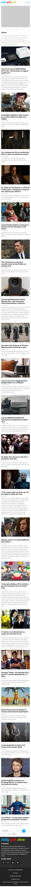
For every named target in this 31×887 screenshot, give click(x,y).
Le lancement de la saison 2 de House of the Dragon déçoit (13, 746)
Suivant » (14, 834)
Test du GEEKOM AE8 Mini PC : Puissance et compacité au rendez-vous (14, 420)
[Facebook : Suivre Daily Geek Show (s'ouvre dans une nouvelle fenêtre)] (3, 862)
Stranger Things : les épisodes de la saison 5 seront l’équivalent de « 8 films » (15, 674)
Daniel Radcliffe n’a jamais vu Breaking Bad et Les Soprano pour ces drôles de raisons (14, 782)
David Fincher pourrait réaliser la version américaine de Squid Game (14, 711)
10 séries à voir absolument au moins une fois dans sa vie (13, 633)
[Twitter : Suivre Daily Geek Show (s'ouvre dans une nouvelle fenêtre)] (18, 862)
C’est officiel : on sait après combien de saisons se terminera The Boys (15, 819)
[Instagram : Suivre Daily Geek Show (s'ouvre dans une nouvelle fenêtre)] (8, 862)
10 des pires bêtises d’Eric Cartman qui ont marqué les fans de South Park (15, 586)
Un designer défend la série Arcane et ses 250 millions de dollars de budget (14, 117)
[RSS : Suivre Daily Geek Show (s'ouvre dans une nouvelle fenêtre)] (13, 862)
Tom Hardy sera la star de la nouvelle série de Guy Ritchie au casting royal (13, 264)
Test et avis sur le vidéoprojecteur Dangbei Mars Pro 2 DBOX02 (14, 382)
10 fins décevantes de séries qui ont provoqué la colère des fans (15, 493)
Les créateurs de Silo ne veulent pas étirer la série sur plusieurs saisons (15, 153)
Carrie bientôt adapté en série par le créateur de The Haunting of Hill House (15, 227)
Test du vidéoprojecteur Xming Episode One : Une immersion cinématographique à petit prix (13, 301)
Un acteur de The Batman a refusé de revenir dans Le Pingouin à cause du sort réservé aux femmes (15, 189)
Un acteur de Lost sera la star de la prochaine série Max (14, 458)
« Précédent (5, 831)
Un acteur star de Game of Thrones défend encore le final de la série (14, 346)
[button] (29, 2)
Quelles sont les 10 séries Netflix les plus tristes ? (15, 541)
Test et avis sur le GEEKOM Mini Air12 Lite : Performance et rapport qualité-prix (14, 71)
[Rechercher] (26, 2)
